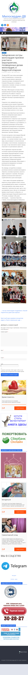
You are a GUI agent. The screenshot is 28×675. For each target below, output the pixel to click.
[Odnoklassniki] (7, 25)
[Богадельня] (14, 490)
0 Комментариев (16, 72)
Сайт (2, 364)
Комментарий (4, 331)
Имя (2, 350)
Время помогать (8, 397)
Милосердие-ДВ (14, 16)
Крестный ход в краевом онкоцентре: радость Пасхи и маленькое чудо (12, 319)
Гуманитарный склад (10, 535)
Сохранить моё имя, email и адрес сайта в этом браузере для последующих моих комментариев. (12, 370)
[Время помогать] (14, 387)
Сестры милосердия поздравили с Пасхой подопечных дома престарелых (14, 311)
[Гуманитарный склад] (14, 525)
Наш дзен (14, 575)
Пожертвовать (20, 408)
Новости (4, 52)
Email (2, 357)
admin (10, 72)
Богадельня (6, 500)
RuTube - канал (14, 579)
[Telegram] (2, 25)
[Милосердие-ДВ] (14, 29)
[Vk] (5, 25)
